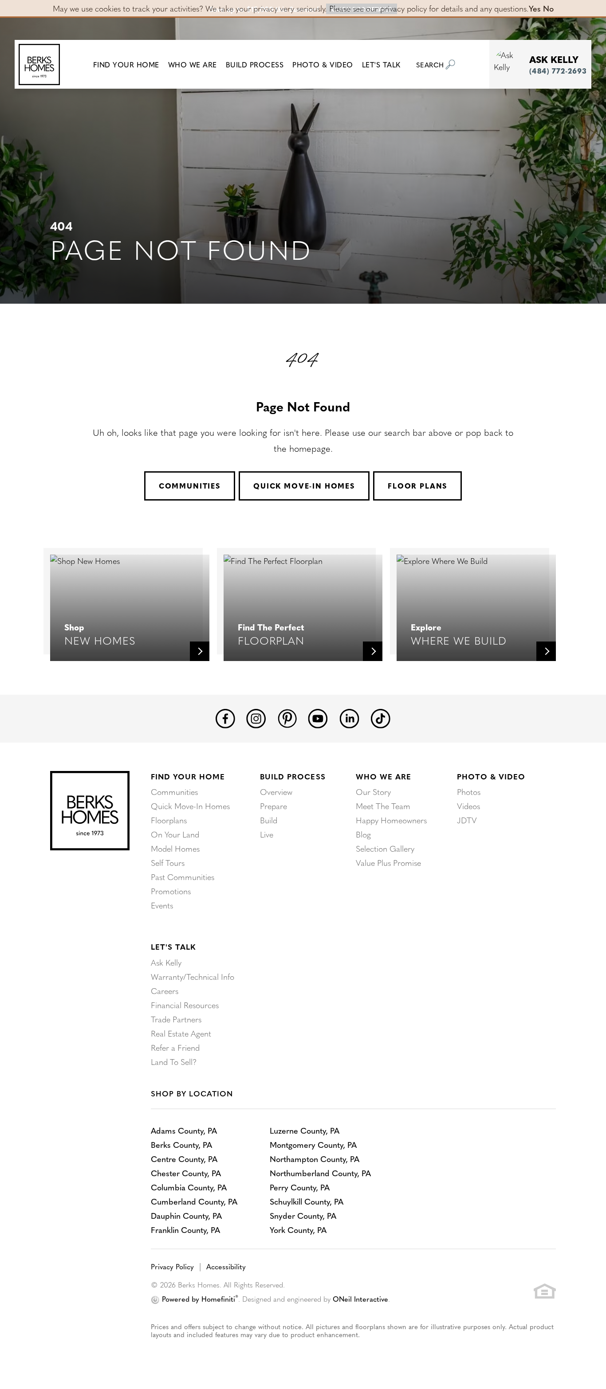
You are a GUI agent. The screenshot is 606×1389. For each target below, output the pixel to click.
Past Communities (182, 876)
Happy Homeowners (391, 820)
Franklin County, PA (185, 1229)
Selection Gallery (385, 848)
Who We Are (383, 776)
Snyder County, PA (303, 1215)
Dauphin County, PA (186, 1215)
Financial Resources (185, 1004)
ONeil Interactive (360, 1298)
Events (162, 905)
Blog (363, 834)
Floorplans (169, 820)
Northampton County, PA (314, 1158)
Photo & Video (491, 776)
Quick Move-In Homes (304, 486)
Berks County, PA (181, 1144)
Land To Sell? (174, 1061)
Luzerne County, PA (304, 1130)
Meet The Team (383, 805)
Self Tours (168, 862)
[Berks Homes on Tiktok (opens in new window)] (380, 717)
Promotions (171, 890)
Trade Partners (176, 1019)
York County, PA (298, 1229)
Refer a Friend (175, 1047)
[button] (126, 64)
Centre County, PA (184, 1158)
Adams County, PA (184, 1130)
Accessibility (226, 1266)
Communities (189, 486)
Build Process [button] (255, 64)
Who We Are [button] (192, 64)
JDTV (467, 820)
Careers (164, 990)
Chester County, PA (186, 1172)
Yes (535, 8)
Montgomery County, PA (313, 1144)
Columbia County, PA (189, 1187)
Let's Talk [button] (381, 64)
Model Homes (175, 848)
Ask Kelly (166, 962)
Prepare (273, 805)
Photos (468, 791)
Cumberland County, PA (194, 1201)
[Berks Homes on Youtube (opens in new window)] (318, 717)
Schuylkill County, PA (306, 1201)
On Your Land (175, 834)
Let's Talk (173, 946)
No (548, 8)
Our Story (373, 791)
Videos (468, 805)
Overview (276, 791)
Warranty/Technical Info (192, 976)
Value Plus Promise (388, 862)
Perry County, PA (300, 1187)
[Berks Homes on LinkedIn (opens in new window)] (349, 717)
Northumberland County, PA (320, 1172)
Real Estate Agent (181, 1033)
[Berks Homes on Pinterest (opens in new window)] (287, 716)
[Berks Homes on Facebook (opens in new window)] (225, 717)
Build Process (292, 776)
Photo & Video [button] (322, 64)
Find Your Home (188, 776)
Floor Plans (417, 486)
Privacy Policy (172, 1266)
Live (266, 834)
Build (268, 820)
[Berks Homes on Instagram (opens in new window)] (256, 717)
